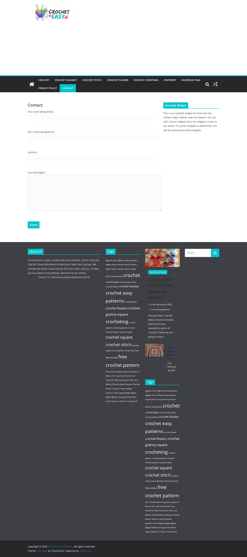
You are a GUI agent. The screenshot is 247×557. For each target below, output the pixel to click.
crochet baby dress (127, 282)
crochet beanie (112, 286)
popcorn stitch (112, 393)
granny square (131, 371)
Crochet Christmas (146, 80)
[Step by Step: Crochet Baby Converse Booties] (162, 258)
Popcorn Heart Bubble (122, 388)
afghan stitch (111, 264)
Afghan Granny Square (127, 260)
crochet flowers (117, 308)
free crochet (112, 357)
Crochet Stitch (92, 80)
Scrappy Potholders (127, 397)
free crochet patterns (115, 371)
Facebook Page (190, 80)
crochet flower (131, 302)
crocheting (117, 321)
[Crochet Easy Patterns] (32, 84)
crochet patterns (120, 328)
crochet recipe (126, 332)
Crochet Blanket (66, 80)
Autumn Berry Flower (126, 269)
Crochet (43, 80)
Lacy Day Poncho (123, 376)
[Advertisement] (123, 50)
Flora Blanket (118, 350)
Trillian (123, 401)
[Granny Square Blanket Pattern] (154, 359)
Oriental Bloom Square (122, 384)
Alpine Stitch (111, 269)
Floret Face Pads (131, 350)
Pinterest (170, 80)
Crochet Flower (117, 80)
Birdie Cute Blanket (114, 276)
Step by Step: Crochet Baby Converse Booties (161, 288)
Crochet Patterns (158, 272)
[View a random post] (215, 84)
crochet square (119, 337)
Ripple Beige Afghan (128, 393)
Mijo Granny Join (122, 380)
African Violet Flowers (127, 264)
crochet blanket (129, 286)
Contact (67, 88)
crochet (131, 275)
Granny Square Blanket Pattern (170, 353)
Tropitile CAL (132, 401)
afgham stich (111, 260)
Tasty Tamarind (112, 401)
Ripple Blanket (112, 397)
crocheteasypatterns (160, 309)
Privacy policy (47, 88)
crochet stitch (118, 344)
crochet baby (112, 281)
